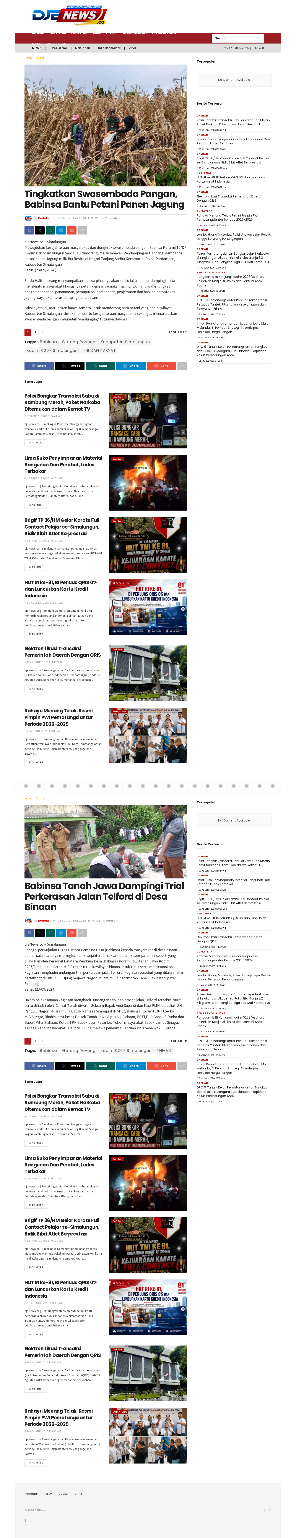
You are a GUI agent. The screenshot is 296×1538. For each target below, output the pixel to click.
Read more (36, 442)
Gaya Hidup (41, 44)
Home (28, 58)
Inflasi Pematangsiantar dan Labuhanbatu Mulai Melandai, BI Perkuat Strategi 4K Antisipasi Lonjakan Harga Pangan (233, 327)
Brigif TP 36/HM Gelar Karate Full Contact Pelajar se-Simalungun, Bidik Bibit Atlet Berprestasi (61, 527)
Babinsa (48, 341)
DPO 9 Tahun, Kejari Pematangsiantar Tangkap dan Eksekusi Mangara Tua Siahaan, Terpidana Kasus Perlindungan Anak (232, 350)
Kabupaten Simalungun (125, 341)
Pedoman (31, 1494)
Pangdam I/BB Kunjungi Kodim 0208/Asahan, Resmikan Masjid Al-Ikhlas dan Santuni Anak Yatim (230, 281)
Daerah (41, 58)
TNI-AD (164, 1050)
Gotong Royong (79, 341)
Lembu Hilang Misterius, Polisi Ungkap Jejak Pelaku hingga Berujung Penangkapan (234, 236)
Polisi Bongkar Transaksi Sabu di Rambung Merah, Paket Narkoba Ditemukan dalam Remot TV (62, 403)
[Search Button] (259, 38)
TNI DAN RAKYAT (99, 350)
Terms (77, 1494)
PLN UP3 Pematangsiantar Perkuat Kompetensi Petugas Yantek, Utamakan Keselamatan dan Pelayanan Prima (232, 304)
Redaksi (62, 1494)
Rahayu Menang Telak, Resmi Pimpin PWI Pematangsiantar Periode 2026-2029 (58, 717)
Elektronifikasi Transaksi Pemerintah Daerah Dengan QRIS (62, 652)
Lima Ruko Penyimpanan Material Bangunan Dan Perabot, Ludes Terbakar (63, 465)
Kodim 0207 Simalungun (52, 350)
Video (62, 44)
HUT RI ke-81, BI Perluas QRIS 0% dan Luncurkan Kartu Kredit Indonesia (61, 589)
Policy (48, 1494)
